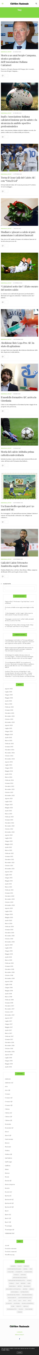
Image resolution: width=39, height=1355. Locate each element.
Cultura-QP (8, 1116)
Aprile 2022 (8, 847)
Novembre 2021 (9, 862)
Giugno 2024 (9, 768)
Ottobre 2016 (9, 1048)
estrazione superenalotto (16, 1280)
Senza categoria (10, 1184)
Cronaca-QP (8, 1101)
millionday (27, 1286)
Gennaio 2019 (9, 966)
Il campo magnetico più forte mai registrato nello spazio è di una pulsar (19, 642)
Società (7, 1188)
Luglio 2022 (8, 838)
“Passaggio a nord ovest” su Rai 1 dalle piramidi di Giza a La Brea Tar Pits (19, 619)
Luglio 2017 (8, 1021)
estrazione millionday (20, 1277)
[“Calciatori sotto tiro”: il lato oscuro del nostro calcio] (19, 266)
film (17, 1283)
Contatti (19, 1332)
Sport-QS (8, 1222)
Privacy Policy (19, 1334)
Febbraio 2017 (9, 1036)
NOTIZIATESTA (24, 1292)
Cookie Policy (5, 1350)
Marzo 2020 (8, 923)
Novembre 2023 (9, 789)
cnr (31, 1269)
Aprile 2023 (8, 810)
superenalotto (12, 1309)
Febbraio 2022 (9, 853)
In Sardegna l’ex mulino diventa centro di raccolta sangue (19, 657)
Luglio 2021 (8, 875)
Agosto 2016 (9, 1054)
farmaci (11, 1283)
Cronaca (7, 1094)
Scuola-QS (8, 1180)
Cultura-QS (8, 1120)
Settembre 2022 (10, 832)
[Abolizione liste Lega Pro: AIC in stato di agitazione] (19, 323)
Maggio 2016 (9, 1064)
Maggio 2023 (9, 807)
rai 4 (24, 1300)
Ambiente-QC (9, 1083)
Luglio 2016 (8, 1057)
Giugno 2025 (9, 731)
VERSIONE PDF (9, 1233)
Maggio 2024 (9, 771)
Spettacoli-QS (9, 1207)
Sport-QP (8, 1218)
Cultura (7, 1109)
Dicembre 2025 (9, 713)
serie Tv (19, 1306)
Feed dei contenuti (10, 1248)
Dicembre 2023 (9, 786)
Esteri (7, 1131)
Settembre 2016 (10, 1051)
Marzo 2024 (8, 777)
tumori (20, 1312)
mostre (25, 1289)
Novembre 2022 (9, 826)
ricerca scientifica (27, 1303)
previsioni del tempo (13, 1294)
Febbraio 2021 (9, 890)
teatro (21, 1309)
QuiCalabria (8, 1158)
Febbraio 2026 (9, 707)
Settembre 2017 (9, 1015)
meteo (20, 1286)
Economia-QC (9, 1128)
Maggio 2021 (9, 881)
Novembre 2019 (9, 936)
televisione (28, 1309)
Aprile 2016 (8, 1067)
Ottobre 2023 (9, 792)
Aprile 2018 (8, 993)
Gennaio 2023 (9, 820)
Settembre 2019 (10, 942)
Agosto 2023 (9, 798)
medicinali (12, 1286)
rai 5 (29, 1300)
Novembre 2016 (9, 1045)
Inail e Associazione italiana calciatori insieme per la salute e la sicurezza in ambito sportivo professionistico (19, 121)
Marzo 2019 (8, 960)
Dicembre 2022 (9, 823)
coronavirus (28, 1271)
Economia (8, 1124)
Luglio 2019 (8, 948)
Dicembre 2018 (9, 969)
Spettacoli (8, 1196)
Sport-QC (8, 1214)
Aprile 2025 (8, 737)
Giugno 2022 (9, 841)
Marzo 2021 (8, 887)
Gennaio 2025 (9, 746)
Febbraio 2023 (9, 817)
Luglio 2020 (8, 911)
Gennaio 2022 (9, 856)
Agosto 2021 (8, 871)
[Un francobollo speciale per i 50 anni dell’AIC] (19, 486)
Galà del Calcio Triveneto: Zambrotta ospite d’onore (14, 564)
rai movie (9, 1303)
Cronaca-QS (8, 1105)
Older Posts (7, 583)
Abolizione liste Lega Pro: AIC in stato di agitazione (17, 344)
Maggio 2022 (9, 844)
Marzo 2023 (8, 814)
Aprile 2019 (8, 957)
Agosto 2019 (9, 945)
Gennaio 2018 (9, 1003)
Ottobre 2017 (9, 1012)
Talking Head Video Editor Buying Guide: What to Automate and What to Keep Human (19, 625)
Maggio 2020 (9, 917)
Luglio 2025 (8, 728)
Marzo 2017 (8, 1033)
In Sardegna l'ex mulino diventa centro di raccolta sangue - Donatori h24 (17, 655)
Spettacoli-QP (9, 1203)
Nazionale (4, 51)
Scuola (7, 1177)
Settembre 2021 (9, 868)
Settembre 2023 (10, 795)
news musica (14, 1292)
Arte (6, 1086)
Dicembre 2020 (9, 896)
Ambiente (8, 1079)
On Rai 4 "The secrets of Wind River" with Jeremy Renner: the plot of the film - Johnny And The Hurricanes (18, 673)
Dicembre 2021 (9, 859)
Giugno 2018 (9, 987)
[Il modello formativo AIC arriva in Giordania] (19, 377)
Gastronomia (9, 1139)
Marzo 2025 (8, 740)
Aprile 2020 (8, 920)
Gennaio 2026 (9, 710)
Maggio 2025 (9, 734)
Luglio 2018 (8, 984)
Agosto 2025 (9, 725)
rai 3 (19, 1300)
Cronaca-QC (9, 1098)
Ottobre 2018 (9, 975)
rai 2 (15, 1300)
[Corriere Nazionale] (19, 3)
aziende (13, 1266)
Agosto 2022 (9, 835)
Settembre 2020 (10, 905)
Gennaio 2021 (9, 893)
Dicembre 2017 (9, 1006)
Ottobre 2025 (9, 719)
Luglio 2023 (8, 801)
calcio (20, 1266)
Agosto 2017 (8, 1018)
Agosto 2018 (9, 981)
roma (12, 1306)
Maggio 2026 (9, 698)
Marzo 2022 (8, 850)
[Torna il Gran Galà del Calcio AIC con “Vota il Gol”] (19, 157)
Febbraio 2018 (9, 1000)
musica (31, 1289)
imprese (23, 1283)
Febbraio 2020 (9, 926)
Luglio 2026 (8, 692)
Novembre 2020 (10, 899)
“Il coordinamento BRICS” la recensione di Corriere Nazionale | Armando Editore (17, 663)
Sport (9, 51)
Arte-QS (7, 1090)
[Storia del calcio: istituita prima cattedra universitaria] (19, 432)
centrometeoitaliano (14, 1269)
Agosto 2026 (9, 689)
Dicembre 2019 (9, 932)
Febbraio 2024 (9, 780)
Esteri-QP (8, 1135)
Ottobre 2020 (9, 902)
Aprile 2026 (8, 701)
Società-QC (8, 1192)
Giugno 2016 (9, 1061)
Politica (7, 1150)
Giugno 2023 (9, 804)
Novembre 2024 (10, 753)
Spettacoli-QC (9, 1199)
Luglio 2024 (8, 765)
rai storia (17, 1303)
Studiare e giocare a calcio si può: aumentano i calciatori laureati (18, 233)
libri (29, 1283)
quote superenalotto (25, 1297)
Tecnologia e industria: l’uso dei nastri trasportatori (18, 650)
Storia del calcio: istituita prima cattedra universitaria (17, 453)
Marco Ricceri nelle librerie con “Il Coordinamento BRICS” (19, 665)
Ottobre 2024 (9, 756)
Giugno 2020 (9, 914)
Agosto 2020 (9, 908)
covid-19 (16, 1274)
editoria (23, 1274)
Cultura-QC (8, 1113)
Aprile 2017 (8, 1030)
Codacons (10, 1271)
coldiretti (19, 1271)
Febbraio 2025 (9, 743)
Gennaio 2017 (9, 1039)
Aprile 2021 (8, 884)
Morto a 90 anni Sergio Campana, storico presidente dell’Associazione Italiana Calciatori (18, 60)
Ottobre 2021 (9, 865)
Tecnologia (8, 1226)
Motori (7, 1143)
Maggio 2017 (9, 1027)
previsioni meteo (27, 1294)
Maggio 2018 (9, 990)
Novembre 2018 (9, 972)
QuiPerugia (8, 1162)
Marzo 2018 (8, 997)
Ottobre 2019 (9, 939)
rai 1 (10, 1300)
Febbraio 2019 (9, 963)
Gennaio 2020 (9, 929)
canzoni (26, 1266)
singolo (25, 1306)
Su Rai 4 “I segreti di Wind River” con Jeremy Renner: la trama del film (19, 675)
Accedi (7, 1245)
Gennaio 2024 (9, 783)
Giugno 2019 (9, 951)
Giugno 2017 (8, 1024)
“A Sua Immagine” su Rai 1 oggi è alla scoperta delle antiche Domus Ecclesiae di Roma (19, 614)
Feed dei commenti (11, 1251)
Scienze (7, 1173)
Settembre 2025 (10, 722)
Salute (7, 1169)
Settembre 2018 (10, 978)
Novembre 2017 (9, 1009)
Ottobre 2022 (9, 829)
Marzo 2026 (8, 704)
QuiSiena (7, 1165)
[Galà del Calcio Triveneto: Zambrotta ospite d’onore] (19, 543)
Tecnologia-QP (9, 1229)
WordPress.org (9, 1254)
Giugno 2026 (9, 695)
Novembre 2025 (10, 716)
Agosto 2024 (9, 762)
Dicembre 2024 (9, 750)
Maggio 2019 (9, 954)
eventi (29, 1280)
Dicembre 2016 (9, 1042)
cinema (25, 1269)
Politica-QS (8, 1154)
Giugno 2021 (8, 878)
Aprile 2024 (8, 774)
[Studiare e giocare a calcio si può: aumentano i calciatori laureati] (19, 212)
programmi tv (12, 1297)
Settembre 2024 (10, 759)
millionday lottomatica (13, 1289)
